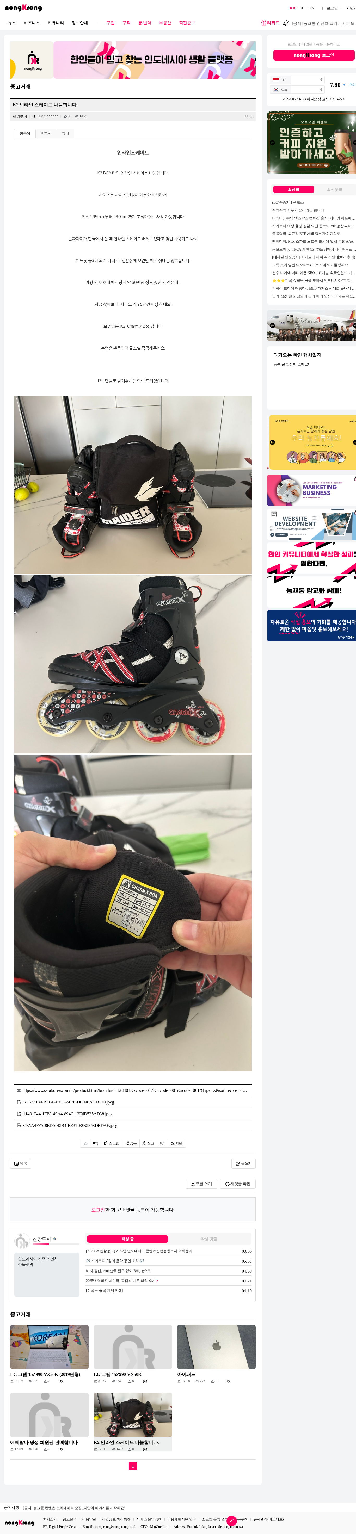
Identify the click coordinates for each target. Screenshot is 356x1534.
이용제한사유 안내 (182, 1519)
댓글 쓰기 (204, 1184)
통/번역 (144, 23)
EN (312, 8)
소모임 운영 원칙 (215, 1519)
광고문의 (70, 1519)
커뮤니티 (56, 23)
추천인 (85, 1143)
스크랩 (114, 1143)
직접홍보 (187, 23)
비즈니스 (32, 23)
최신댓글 (334, 190)
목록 (23, 1163)
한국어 (25, 133)
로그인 (332, 8)
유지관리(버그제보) (268, 1519)
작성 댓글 (209, 1239)
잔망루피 (20, 116)
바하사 (46, 133)
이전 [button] (272, 142)
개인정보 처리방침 (116, 1519)
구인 (110, 23)
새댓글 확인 (240, 1184)
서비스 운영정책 (149, 1519)
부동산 (165, 23)
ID (302, 8)
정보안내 (80, 23)
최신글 (293, 190)
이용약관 (89, 1519)
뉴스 (12, 23)
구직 (126, 23)
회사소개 (50, 1519)
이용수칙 (241, 1519)
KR (293, 8)
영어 (65, 133)
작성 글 (127, 1239)
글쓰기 (246, 1163)
